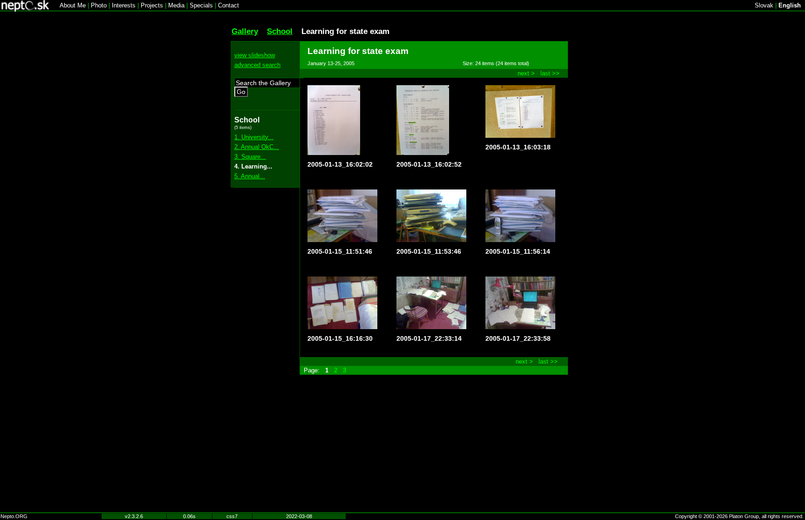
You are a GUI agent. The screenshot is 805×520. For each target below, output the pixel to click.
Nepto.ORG (13, 516)
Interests (124, 5)
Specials (201, 5)
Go (241, 91)
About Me (73, 5)
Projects (152, 5)
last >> (549, 73)
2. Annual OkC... (256, 146)
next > (526, 73)
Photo (99, 5)
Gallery (245, 31)
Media (176, 5)
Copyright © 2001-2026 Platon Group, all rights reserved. (739, 516)
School (280, 31)
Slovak (764, 5)
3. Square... (250, 156)
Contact (228, 5)
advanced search (257, 64)
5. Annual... (249, 176)
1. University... (253, 137)
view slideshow (254, 55)
